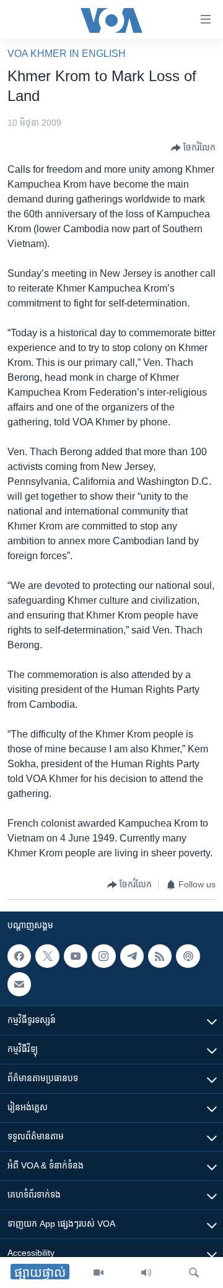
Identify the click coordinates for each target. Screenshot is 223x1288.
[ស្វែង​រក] (193, 1272)
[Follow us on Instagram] (103, 956)
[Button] (193, 148)
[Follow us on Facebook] (19, 956)
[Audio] (146, 1272)
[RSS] (160, 956)
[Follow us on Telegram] (132, 956)
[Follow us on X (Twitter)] (47, 956)
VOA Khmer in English (66, 53)
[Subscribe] (19, 984)
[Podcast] (187, 956)
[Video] (98, 1272)
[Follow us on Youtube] (75, 956)
